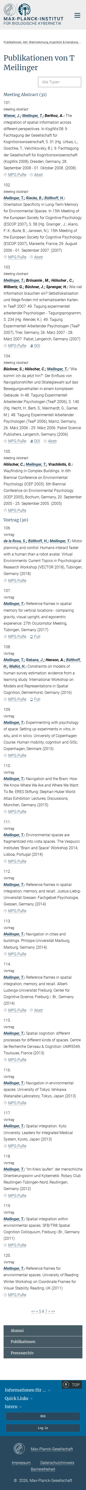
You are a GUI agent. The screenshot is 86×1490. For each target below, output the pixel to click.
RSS (43, 1416)
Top (76, 1384)
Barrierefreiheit (43, 1469)
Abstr (38, 174)
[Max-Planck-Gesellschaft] (22, 1449)
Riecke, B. (34, 198)
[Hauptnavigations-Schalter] (77, 15)
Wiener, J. (12, 115)
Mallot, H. (17, 666)
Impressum (21, 1462)
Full (37, 636)
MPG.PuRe (17, 174)
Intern (11, 1406)
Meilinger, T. (32, 115)
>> (53, 1311)
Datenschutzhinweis (57, 1462)
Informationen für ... (26, 1390)
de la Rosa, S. (15, 541)
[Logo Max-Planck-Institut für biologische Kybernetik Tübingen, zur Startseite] (34, 14)
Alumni (17, 1330)
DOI (37, 345)
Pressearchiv (22, 1353)
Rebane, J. (35, 660)
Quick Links (17, 1398)
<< (33, 1311)
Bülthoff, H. (54, 198)
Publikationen (23, 1341)
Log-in (43, 1428)
